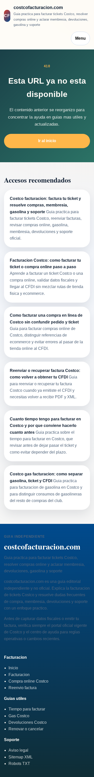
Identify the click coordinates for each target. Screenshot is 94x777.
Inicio (13, 668)
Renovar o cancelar (26, 729)
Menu (80, 38)
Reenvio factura (23, 688)
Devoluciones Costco (28, 722)
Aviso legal (18, 750)
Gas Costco (19, 716)
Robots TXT (19, 763)
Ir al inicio (47, 141)
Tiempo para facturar (27, 709)
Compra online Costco (28, 681)
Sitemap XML (21, 757)
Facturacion (19, 675)
